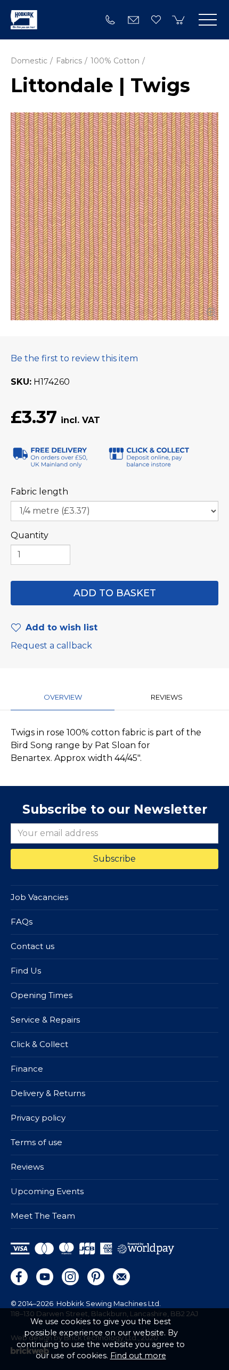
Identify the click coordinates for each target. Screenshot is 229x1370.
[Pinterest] (96, 1277)
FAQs (21, 922)
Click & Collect (39, 1044)
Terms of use (36, 1142)
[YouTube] (45, 1277)
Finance (27, 1069)
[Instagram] (70, 1277)
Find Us (26, 971)
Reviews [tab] (167, 697)
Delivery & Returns (48, 1093)
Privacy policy (38, 1118)
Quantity (29, 535)
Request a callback (51, 646)
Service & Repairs (45, 1020)
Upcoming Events (47, 1191)
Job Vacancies (39, 897)
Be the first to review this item (74, 358)
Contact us (32, 946)
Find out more (138, 1355)
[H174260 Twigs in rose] (114, 216)
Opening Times (41, 995)
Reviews (27, 1167)
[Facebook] (19, 1277)
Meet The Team (43, 1216)
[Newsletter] (121, 1277)
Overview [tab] (63, 697)
